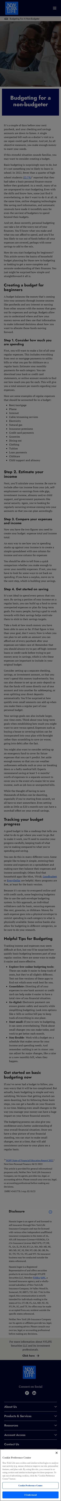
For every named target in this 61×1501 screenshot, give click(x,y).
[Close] (56, 1452)
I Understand (30, 1495)
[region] (30, 1475)
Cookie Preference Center (30, 1485)
